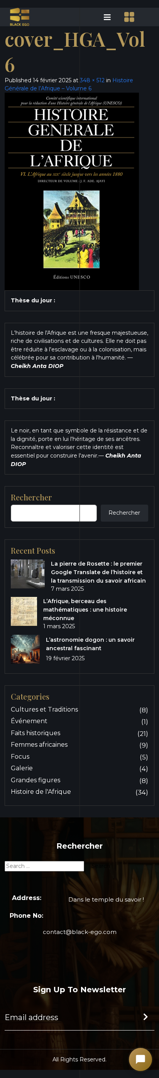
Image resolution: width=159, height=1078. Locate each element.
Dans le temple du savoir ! (106, 899)
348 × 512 (92, 80)
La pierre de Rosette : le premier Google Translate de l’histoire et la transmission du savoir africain (98, 572)
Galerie (22, 768)
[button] (97, 17)
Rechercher (124, 512)
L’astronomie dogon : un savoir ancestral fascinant (90, 644)
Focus (20, 756)
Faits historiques (35, 733)
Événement (29, 721)
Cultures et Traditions (44, 709)
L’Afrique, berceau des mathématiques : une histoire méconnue (85, 610)
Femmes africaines (39, 744)
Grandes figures (35, 780)
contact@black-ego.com (80, 932)
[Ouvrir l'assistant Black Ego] (140, 1059)
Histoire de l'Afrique (41, 791)
